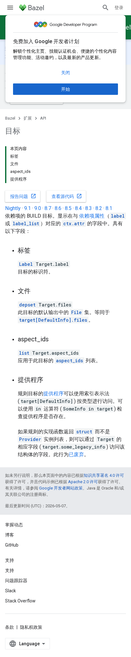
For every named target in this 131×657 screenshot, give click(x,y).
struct (84, 432)
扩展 (28, 118)
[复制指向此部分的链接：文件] (37, 291)
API (43, 118)
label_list (26, 223)
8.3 (88, 208)
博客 (9, 534)
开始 (65, 89)
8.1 (109, 208)
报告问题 (23, 196)
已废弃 (76, 454)
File (76, 312)
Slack (10, 590)
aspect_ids (69, 361)
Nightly (13, 208)
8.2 (98, 208)
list (24, 353)
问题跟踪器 (16, 580)
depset (27, 305)
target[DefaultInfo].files (53, 320)
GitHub (11, 545)
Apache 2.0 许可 (83, 481)
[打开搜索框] (105, 7)
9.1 (27, 208)
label (118, 216)
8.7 (48, 208)
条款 (9, 627)
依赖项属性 (92, 216)
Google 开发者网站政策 (61, 488)
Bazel (10, 118)
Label (26, 264)
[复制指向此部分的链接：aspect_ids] (55, 340)
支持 (9, 570)
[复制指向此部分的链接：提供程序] (49, 380)
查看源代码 (67, 196)
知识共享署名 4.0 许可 (104, 475)
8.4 (78, 208)
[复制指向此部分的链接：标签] (37, 251)
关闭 (65, 72)
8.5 (68, 208)
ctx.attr (74, 223)
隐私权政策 (31, 627)
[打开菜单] (10, 7)
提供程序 (53, 394)
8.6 (58, 208)
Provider (30, 439)
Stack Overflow (20, 600)
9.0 (37, 208)
